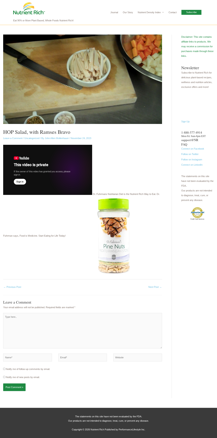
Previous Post (12, 287)
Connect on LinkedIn (192, 164)
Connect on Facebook (192, 148)
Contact (173, 12)
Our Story (128, 12)
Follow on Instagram (191, 159)
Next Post (155, 287)
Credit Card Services (197, 219)
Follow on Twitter (190, 154)
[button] (191, 12)
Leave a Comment (12, 138)
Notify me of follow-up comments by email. (28, 369)
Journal (114, 12)
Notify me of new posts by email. (23, 377)
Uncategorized (31, 138)
